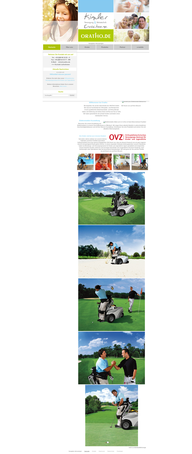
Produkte (104, 47)
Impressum (102, 451)
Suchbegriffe (48, 95)
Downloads (120, 451)
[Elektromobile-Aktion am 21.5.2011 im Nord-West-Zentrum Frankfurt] (124, 122)
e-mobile (140, 47)
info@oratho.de (64, 62)
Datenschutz (110, 451)
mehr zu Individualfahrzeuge (137, 447)
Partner (122, 47)
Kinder (87, 47)
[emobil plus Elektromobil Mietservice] (134, 101)
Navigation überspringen (96, 43)
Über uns (69, 47)
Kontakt (94, 451)
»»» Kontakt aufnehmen (61, 64)
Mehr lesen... (64, 86)
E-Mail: (54, 62)
